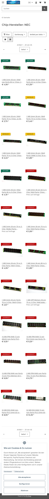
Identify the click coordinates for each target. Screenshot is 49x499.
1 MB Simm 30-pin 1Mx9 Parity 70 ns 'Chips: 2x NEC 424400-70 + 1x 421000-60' (12, 117)
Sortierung (19, 34)
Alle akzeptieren (24, 477)
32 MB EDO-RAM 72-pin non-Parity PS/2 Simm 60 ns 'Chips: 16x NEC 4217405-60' (35, 411)
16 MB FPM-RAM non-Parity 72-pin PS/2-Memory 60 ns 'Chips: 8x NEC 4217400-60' (12, 374)
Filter (7, 34)
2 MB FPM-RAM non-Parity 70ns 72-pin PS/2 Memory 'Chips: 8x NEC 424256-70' (36, 374)
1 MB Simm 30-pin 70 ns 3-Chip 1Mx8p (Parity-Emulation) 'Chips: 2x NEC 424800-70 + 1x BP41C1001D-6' (12, 227)
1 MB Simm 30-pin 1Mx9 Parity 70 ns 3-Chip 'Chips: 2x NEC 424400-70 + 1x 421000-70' (36, 117)
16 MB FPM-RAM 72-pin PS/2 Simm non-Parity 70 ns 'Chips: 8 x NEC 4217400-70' (35, 338)
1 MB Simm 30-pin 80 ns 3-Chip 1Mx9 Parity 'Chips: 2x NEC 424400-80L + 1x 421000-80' (36, 264)
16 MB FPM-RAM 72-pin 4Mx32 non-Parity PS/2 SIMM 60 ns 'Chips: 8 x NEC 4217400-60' (12, 338)
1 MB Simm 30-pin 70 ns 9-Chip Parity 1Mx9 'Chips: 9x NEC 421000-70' (12, 264)
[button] (36, 2)
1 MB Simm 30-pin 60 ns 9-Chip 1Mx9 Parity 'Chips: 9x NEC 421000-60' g (36, 191)
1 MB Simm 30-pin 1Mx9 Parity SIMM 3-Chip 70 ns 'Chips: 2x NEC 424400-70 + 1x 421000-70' (36, 154)
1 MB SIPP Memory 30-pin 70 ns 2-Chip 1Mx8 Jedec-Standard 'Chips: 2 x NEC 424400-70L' (36, 301)
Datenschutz (19, 471)
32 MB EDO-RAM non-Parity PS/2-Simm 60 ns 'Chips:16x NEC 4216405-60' (11, 411)
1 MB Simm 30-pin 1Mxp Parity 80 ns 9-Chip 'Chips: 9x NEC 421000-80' (12, 191)
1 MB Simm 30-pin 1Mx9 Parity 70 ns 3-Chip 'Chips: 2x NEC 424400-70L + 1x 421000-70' (12, 154)
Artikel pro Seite (36, 34)
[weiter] (45, 49)
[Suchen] (44, 8)
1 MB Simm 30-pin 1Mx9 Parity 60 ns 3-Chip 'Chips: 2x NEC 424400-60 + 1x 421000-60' (36, 81)
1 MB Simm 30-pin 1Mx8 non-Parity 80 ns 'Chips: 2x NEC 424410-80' (12, 81)
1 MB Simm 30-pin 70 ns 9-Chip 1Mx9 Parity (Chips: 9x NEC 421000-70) (36, 227)
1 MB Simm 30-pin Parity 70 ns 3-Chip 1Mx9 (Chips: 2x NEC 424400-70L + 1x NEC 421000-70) (12, 301)
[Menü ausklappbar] (3, 1)
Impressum (8, 471)
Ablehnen (24, 490)
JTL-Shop (28, 496)
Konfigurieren (24, 484)
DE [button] (29, 2)
